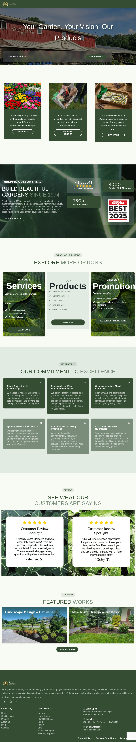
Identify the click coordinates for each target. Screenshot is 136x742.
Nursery (23, 131)
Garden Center (68, 132)
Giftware (113, 135)
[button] (4, 543)
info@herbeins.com (92, 730)
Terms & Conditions (106, 738)
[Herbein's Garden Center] (9, 4)
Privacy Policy (127, 738)
